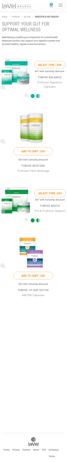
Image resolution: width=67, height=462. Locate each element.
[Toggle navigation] (60, 5)
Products (16, 16)
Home (4, 16)
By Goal (27, 16)
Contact (26, 449)
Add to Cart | (33, 151)
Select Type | (49, 65)
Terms (6, 449)
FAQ (44, 449)
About (36, 449)
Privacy (16, 449)
